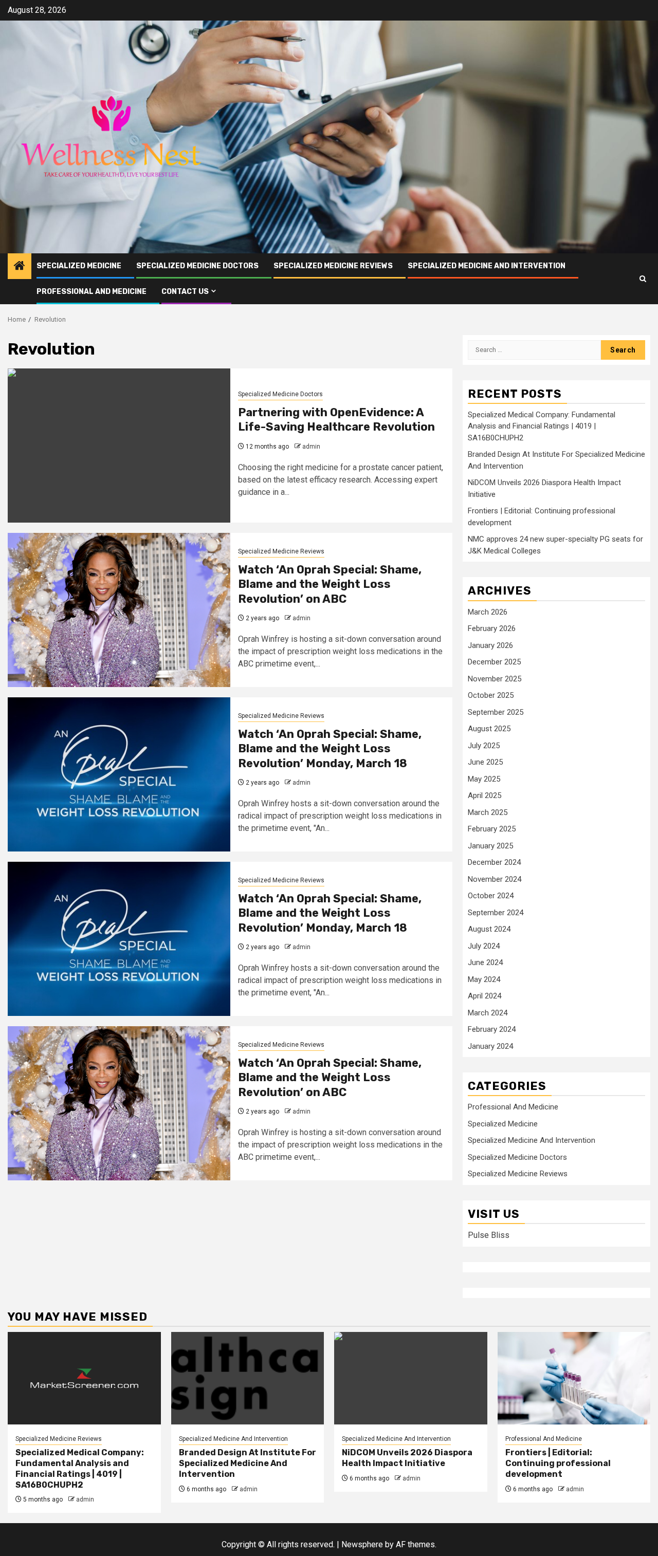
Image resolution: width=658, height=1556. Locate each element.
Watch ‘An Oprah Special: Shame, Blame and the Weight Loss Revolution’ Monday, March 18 (330, 748)
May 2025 (484, 779)
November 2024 (494, 879)
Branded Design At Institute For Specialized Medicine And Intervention (247, 1463)
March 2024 (487, 1012)
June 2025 (485, 762)
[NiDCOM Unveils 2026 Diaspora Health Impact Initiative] (410, 1378)
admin (311, 446)
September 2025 (495, 712)
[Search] (642, 279)
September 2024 (495, 912)
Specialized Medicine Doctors (197, 266)
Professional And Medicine (91, 291)
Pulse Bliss (488, 1235)
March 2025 (487, 812)
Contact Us (185, 291)
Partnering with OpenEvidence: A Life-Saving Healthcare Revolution (336, 419)
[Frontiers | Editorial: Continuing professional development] (574, 1378)
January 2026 (490, 645)
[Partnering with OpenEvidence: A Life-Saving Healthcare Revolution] (119, 445)
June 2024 (485, 962)
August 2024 (489, 929)
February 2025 (492, 828)
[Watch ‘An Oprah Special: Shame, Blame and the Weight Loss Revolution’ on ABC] (119, 610)
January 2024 (490, 1046)
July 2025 (484, 745)
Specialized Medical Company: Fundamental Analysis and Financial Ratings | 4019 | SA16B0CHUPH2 (541, 426)
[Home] (19, 267)
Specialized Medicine (78, 266)
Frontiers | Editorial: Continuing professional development (558, 1463)
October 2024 (491, 895)
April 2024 (484, 996)
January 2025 (490, 845)
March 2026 (487, 612)
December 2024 (494, 862)
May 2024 (484, 979)
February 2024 (492, 1029)
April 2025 (484, 795)
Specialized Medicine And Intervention (486, 266)
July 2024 (484, 946)
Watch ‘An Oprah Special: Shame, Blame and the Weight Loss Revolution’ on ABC (330, 584)
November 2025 (494, 678)
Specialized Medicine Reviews (333, 266)
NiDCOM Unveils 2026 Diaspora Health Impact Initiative (407, 1458)
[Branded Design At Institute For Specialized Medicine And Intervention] (247, 1378)
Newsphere (362, 1544)
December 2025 (494, 661)
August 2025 (489, 728)
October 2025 (491, 695)
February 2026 (492, 628)
